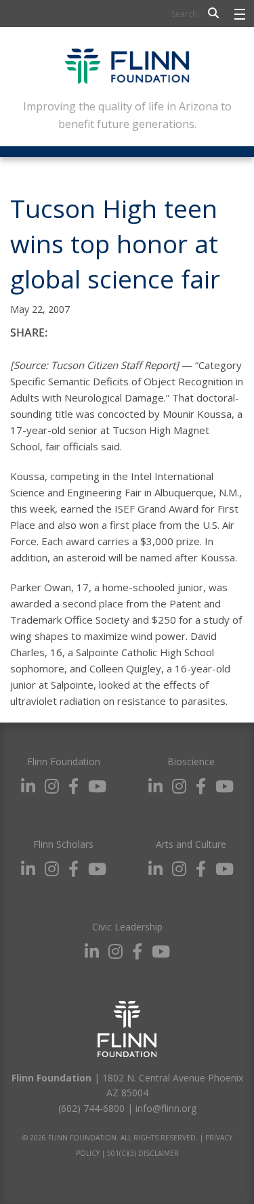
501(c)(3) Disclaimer (143, 1153)
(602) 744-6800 (91, 1108)
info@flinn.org (165, 1108)
